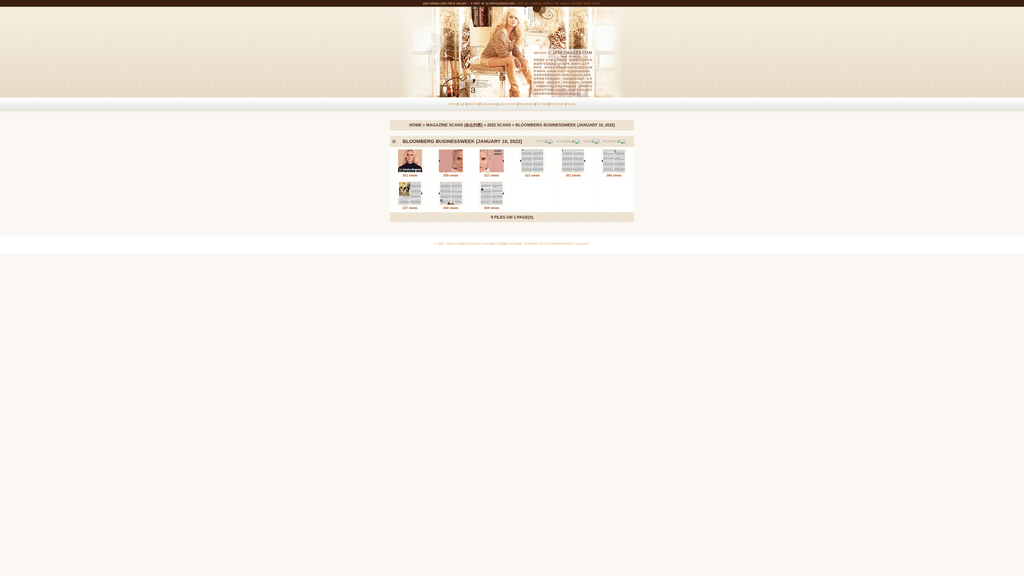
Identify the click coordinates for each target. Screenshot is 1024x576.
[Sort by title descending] (550, 141)
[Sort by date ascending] (592, 141)
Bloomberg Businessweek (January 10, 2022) (565, 125)
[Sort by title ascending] (546, 141)
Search (571, 104)
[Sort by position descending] (623, 141)
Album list (473, 104)
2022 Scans (499, 125)
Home (452, 104)
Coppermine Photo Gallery (517, 231)
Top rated (541, 104)
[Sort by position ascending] (619, 141)
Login (461, 104)
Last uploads (488, 104)
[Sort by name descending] (578, 141)
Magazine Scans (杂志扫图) (454, 125)
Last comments (507, 104)
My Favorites (557, 104)
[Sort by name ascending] (573, 141)
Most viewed (526, 104)
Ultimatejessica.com (470, 243)
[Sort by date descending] (597, 141)
